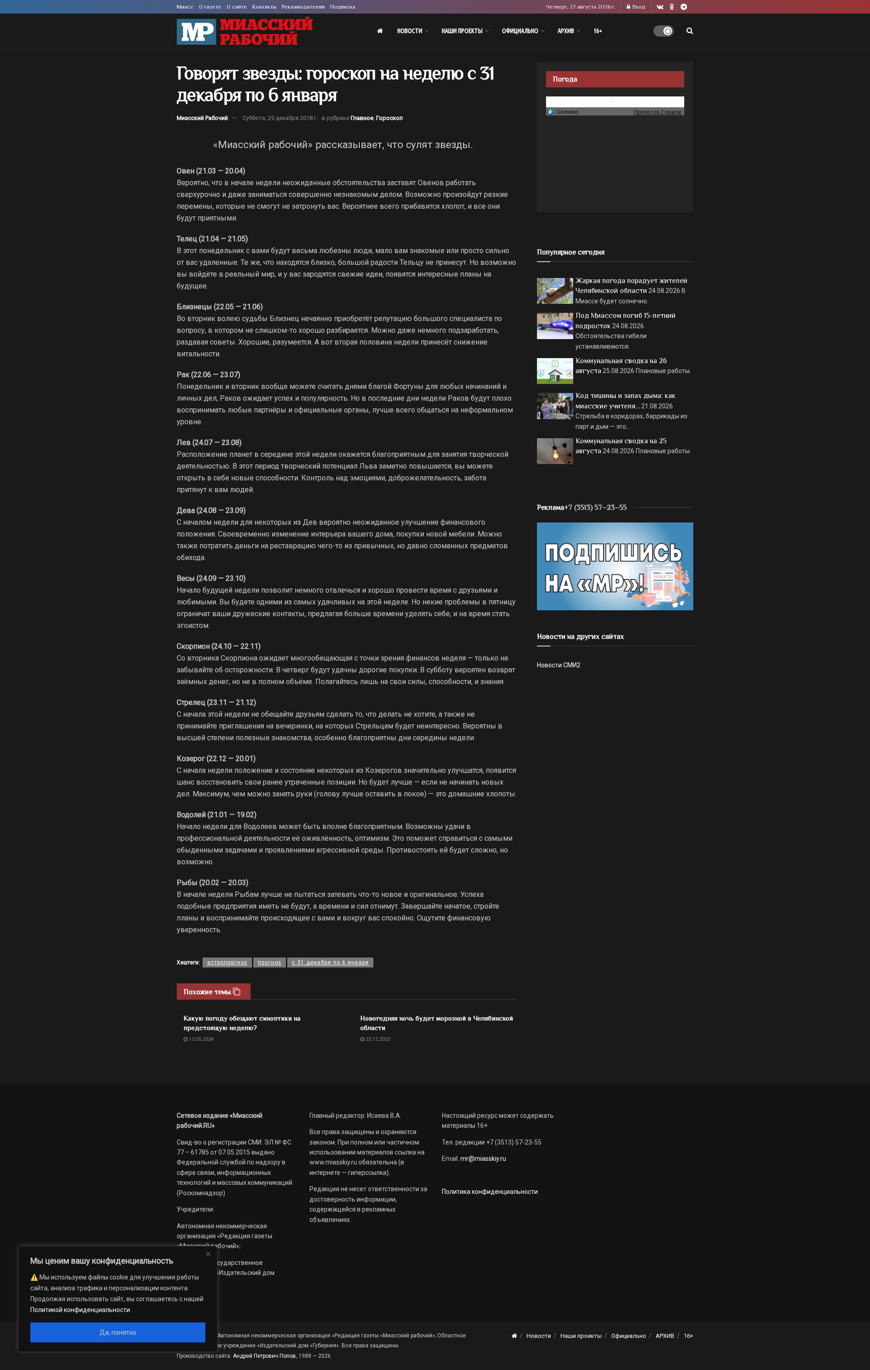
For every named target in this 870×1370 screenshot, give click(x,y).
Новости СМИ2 (558, 665)
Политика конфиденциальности (490, 1191)
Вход (638, 7)
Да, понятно (118, 1332)
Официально (520, 30)
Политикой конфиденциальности (80, 1309)
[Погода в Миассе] (615, 101)
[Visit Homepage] (245, 31)
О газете (210, 7)
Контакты (264, 7)
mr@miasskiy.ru (482, 1158)
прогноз (269, 962)
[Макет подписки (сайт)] (615, 566)
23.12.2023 (377, 1039)
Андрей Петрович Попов (264, 1356)
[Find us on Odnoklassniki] (672, 7)
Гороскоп (389, 118)
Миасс (185, 7)
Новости (409, 30)
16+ (598, 30)
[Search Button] (689, 31)
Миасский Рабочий (202, 118)
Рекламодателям (303, 7)
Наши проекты (462, 30)
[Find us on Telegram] (684, 7)
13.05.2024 (200, 1039)
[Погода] (562, 111)
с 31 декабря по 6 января (330, 962)
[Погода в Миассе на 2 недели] (658, 112)
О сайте (237, 7)
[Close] (208, 1253)
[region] (118, 1299)
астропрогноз (227, 962)
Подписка (342, 7)
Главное (362, 118)
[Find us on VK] (660, 7)
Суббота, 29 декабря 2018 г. (280, 118)
